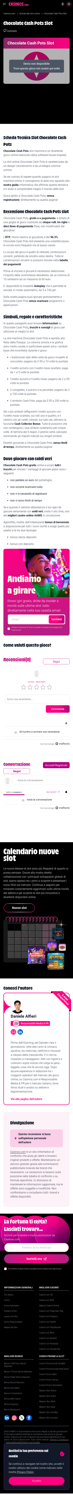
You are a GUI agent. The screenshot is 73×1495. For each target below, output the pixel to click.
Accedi (31, 682)
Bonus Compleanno (13, 1393)
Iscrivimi (56, 619)
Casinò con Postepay (48, 1343)
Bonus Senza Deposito (14, 1382)
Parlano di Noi (10, 1311)
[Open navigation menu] (4, 4)
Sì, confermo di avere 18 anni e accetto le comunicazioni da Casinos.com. (35, 1269)
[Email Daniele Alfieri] (13, 1032)
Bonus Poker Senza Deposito (17, 1377)
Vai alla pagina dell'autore (26, 1099)
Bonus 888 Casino (12, 1399)
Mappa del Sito (10, 1327)
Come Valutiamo (11, 1305)
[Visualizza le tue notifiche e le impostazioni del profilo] (66, 723)
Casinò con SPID (46, 1300)
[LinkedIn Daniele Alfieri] (20, 1032)
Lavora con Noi (11, 1316)
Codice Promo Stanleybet (50, 1385)
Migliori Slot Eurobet (48, 1418)
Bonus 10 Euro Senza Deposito (18, 1371)
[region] (36, 701)
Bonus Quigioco (11, 1404)
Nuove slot (19, 908)
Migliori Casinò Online (49, 1305)
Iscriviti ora (34, 1258)
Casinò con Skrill (46, 1333)
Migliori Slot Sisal (47, 1407)
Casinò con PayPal (47, 1322)
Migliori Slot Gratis (47, 1396)
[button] (23, 687)
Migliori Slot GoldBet (48, 1412)
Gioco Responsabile (13, 1322)
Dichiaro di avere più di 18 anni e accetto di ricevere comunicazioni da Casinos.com (36, 628)
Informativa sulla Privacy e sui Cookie (23, 1442)
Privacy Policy (25, 1472)
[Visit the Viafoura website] (62, 743)
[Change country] (63, 4)
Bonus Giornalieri (12, 1388)
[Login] (69, 4)
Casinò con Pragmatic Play (51, 1311)
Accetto (36, 1480)
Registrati (40, 682)
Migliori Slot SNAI (47, 1401)
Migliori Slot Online (47, 1390)
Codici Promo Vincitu (48, 1380)
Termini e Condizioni (59, 1439)
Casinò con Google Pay (49, 1349)
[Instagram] (14, 1418)
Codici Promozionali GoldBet (52, 1363)
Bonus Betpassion (12, 1409)
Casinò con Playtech (48, 1316)
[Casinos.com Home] (18, 4)
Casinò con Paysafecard (50, 1327)
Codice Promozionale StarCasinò (54, 1369)
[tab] (13, 792)
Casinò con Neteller (48, 1338)
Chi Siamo (8, 1295)
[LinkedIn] (7, 1418)
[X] (21, 1418)
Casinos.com (9, 13)
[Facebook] (29, 1418)
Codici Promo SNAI (48, 1374)
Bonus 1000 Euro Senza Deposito (15, 1364)
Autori (7, 1300)
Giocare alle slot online (29, 13)
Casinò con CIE (46, 1295)
